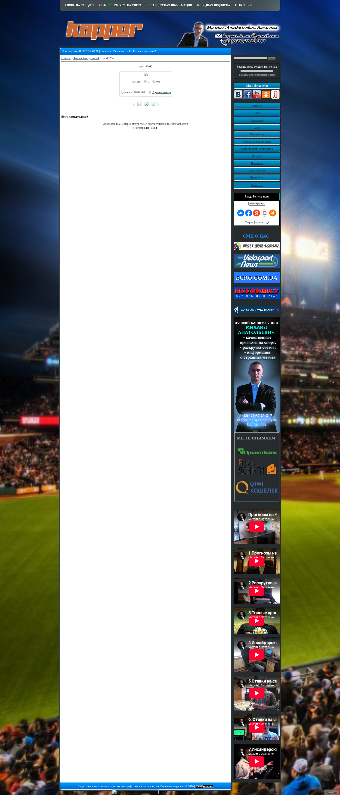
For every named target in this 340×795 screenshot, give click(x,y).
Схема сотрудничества (257, 142)
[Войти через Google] (264, 213)
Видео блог (257, 177)
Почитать (257, 185)
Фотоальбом (80, 58)
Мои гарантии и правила (257, 149)
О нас (256, 113)
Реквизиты (257, 134)
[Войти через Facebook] (248, 213)
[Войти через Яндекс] (256, 213)
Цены (256, 127)
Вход (154, 127)
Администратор (161, 92)
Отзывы (257, 156)
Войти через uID (256, 204)
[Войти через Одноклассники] (272, 213)
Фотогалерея (257, 170)
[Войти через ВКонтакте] (240, 213)
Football (94, 58)
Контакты (257, 120)
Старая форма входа (257, 222)
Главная (66, 58)
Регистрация (142, 127)
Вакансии (257, 163)
